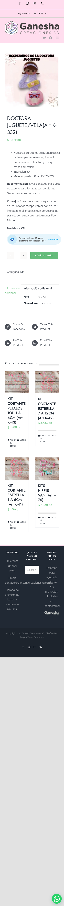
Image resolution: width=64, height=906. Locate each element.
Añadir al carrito (44, 255)
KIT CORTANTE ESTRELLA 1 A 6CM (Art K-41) (17, 495)
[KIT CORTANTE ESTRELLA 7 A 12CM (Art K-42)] (47, 382)
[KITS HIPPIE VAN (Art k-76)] (47, 468)
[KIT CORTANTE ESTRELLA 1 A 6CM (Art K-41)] (17, 468)
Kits (22, 271)
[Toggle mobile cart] (44, 38)
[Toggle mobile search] (50, 38)
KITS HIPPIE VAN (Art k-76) (47, 492)
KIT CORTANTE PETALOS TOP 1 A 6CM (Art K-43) (17, 410)
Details (23, 440)
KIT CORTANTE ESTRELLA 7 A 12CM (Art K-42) (47, 408)
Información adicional (12, 291)
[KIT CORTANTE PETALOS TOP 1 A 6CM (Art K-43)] (17, 382)
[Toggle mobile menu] (57, 38)
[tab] (12, 290)
